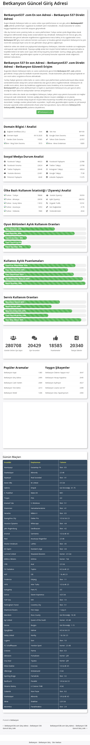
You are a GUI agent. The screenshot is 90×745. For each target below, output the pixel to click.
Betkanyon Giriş (45, 742)
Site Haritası (56, 742)
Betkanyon (14, 720)
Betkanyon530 (74, 105)
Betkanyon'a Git (46, 112)
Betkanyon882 (9, 107)
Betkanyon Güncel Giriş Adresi (35, 3)
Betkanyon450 (21, 107)
